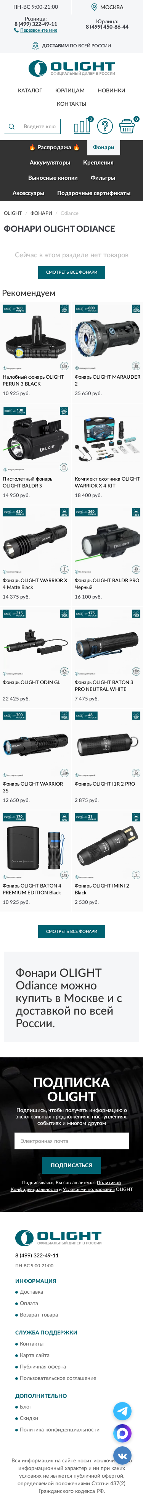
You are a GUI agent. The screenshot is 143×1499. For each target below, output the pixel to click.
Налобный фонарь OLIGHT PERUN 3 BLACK (33, 381)
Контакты (72, 104)
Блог (26, 1407)
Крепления (98, 163)
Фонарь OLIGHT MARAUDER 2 (107, 381)
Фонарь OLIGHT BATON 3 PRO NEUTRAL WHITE (104, 686)
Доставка (31, 1292)
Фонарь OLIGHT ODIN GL (31, 682)
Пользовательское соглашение (58, 1378)
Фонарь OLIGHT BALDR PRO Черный (107, 584)
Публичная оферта (43, 1367)
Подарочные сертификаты (93, 193)
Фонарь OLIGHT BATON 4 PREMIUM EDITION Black (32, 890)
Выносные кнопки (53, 178)
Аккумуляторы (50, 163)
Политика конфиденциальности (60, 1430)
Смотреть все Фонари (71, 272)
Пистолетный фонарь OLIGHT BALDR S (27, 483)
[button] (35, 29)
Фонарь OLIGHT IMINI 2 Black (102, 890)
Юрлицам (70, 91)
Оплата (29, 1304)
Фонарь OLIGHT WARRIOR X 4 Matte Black (35, 584)
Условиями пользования (89, 1189)
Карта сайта (35, 1355)
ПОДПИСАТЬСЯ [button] (71, 1165)
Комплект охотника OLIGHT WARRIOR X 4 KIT (107, 483)
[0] (126, 126)
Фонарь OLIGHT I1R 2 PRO (105, 784)
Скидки (29, 1418)
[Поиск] (11, 126)
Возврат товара (39, 1315)
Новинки (111, 91)
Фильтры (103, 178)
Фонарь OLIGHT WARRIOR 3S (33, 788)
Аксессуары (28, 193)
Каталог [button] (30, 91)
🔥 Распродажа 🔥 (54, 147)
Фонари (103, 147)
